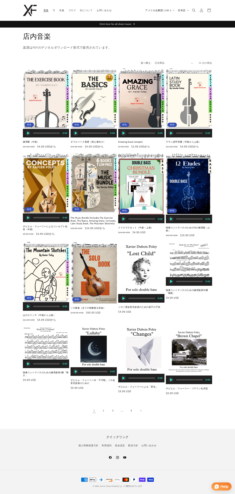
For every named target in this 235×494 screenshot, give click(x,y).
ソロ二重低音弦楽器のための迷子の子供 (139, 307)
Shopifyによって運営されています (126, 486)
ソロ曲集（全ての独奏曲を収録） (88, 307)
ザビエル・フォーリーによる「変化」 (138, 386)
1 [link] (94, 410)
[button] (194, 10)
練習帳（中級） (31, 141)
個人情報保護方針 (88, 445)
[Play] (28, 133)
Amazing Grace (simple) (130, 141)
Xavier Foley (105, 486)
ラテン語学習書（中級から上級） (183, 141)
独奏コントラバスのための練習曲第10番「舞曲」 (187, 291)
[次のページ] (141, 410)
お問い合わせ (149, 445)
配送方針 (133, 445)
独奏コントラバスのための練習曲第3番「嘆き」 (46, 374)
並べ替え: (146, 62)
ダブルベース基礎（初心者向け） (88, 141)
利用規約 (107, 445)
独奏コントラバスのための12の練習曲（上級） (188, 229)
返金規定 (120, 445)
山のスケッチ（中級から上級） (39, 315)
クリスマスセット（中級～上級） (135, 227)
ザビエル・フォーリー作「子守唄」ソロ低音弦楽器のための (93, 381)
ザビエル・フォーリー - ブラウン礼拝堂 (187, 388)
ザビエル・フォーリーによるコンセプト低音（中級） (45, 228)
